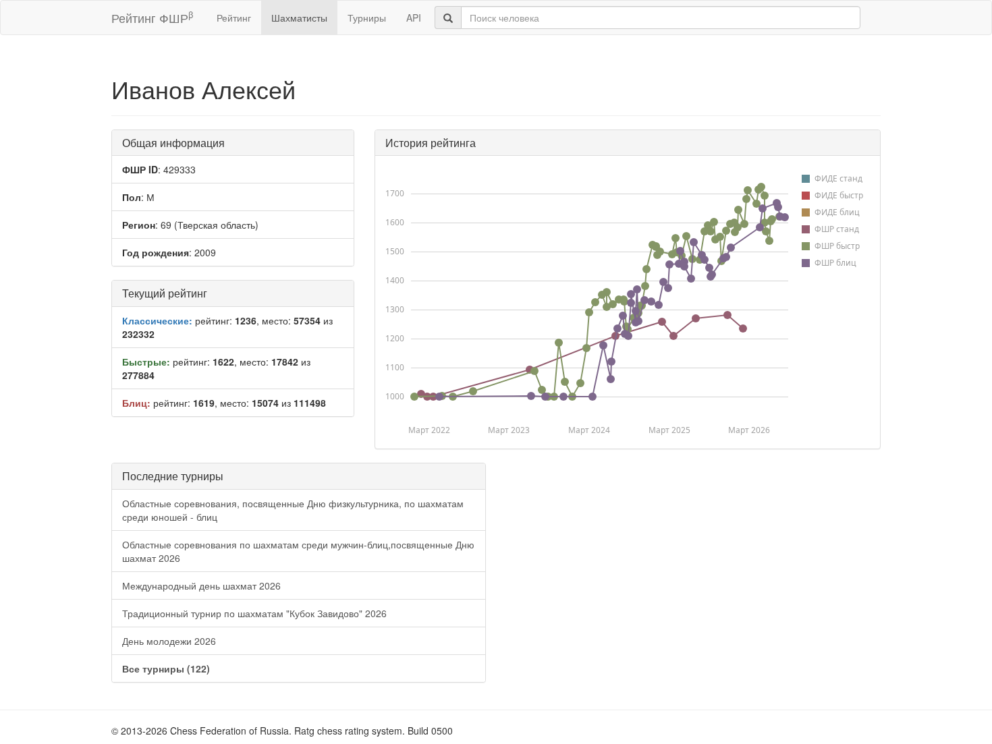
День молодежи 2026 (169, 641)
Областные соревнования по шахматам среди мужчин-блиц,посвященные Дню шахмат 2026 (298, 551)
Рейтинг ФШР (152, 17)
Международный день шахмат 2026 (201, 585)
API (413, 17)
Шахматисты (299, 17)
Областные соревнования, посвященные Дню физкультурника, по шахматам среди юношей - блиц (293, 509)
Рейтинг (234, 17)
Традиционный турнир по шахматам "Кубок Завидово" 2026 (254, 613)
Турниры (367, 17)
